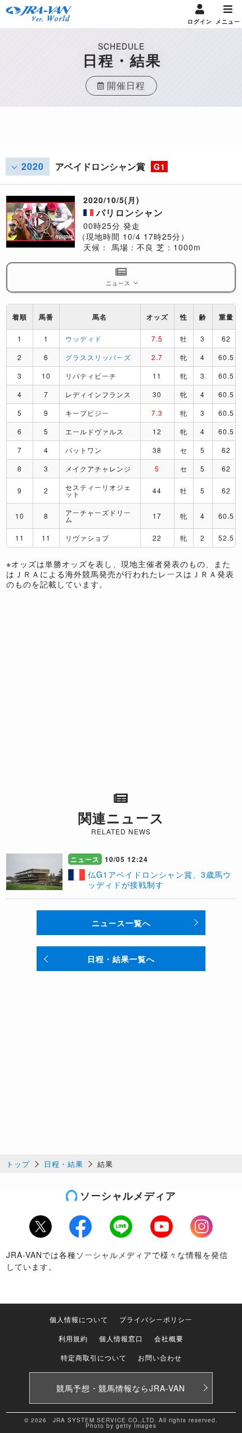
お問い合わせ (160, 1357)
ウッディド (83, 338)
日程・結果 (63, 1163)
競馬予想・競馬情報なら (120, 1388)
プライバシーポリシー (155, 1319)
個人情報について (79, 1319)
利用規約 (73, 1338)
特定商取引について (94, 1357)
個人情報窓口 (121, 1338)
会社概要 (168, 1338)
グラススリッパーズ (98, 357)
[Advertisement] (121, 135)
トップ (18, 1163)
